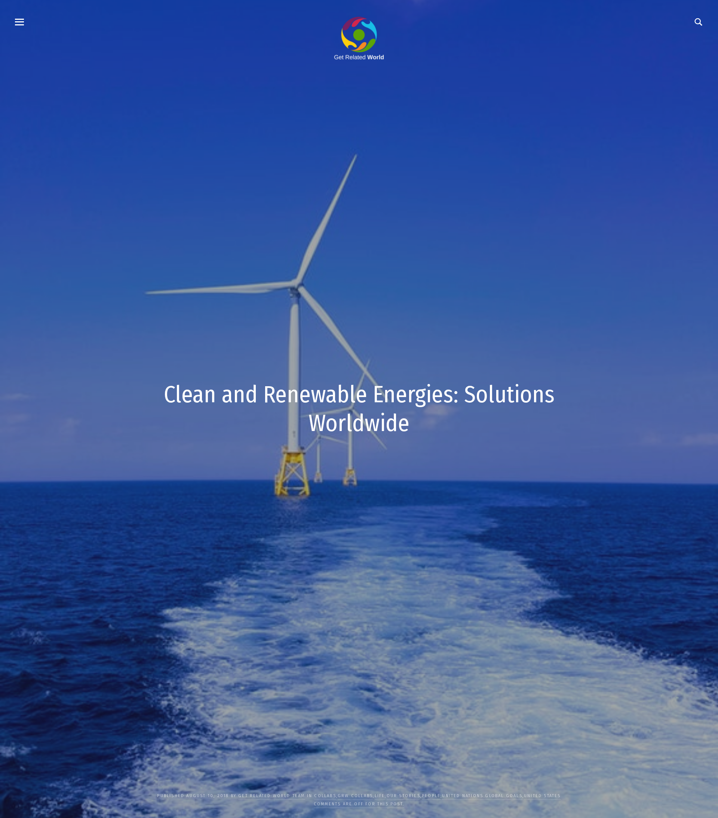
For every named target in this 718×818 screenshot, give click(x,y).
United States (542, 795)
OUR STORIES (403, 795)
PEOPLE (431, 795)
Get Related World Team (271, 795)
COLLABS (325, 795)
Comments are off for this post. (359, 804)
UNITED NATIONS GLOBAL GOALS (482, 795)
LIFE (380, 795)
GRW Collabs (355, 795)
